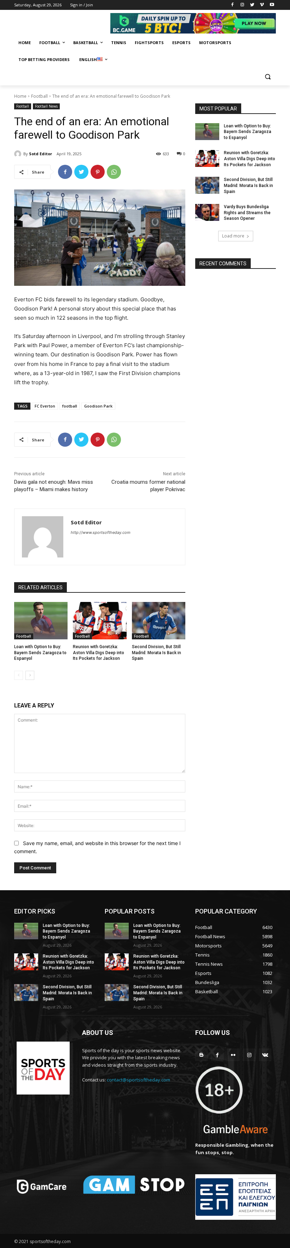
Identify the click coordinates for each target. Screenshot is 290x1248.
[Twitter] (252, 5)
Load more (233, 236)
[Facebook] (232, 5)
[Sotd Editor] (18, 153)
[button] (267, 76)
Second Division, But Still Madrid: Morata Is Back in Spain (156, 652)
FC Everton (45, 406)
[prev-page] (18, 675)
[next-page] (29, 675)
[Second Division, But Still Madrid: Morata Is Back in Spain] (158, 620)
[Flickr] (233, 1055)
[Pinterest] (98, 172)
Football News (46, 106)
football (69, 406)
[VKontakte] (265, 1055)
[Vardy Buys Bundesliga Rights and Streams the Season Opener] (207, 212)
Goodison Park (98, 406)
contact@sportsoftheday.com (138, 1080)
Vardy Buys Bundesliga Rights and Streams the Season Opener (247, 212)
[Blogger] (201, 1055)
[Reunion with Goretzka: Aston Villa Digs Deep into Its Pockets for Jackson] (99, 620)
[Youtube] (272, 5)
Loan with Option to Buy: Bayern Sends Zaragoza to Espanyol (40, 652)
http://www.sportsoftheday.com (100, 532)
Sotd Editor (40, 153)
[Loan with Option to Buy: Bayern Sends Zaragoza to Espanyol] (41, 620)
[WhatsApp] (114, 172)
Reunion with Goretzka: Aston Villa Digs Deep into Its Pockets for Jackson (98, 652)
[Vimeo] (262, 5)
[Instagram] (242, 5)
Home (20, 96)
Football (39, 96)
